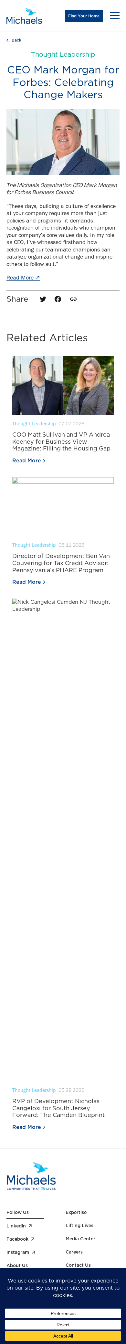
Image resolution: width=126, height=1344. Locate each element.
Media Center (80, 1238)
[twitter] (43, 299)
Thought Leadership (63, 54)
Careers (74, 1251)
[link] (73, 299)
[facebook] (58, 299)
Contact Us (78, 1265)
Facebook (17, 1239)
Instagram (17, 1252)
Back (16, 40)
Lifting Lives (79, 1225)
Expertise (76, 1212)
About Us (17, 1265)
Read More (23, 278)
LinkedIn (16, 1225)
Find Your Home (84, 16)
